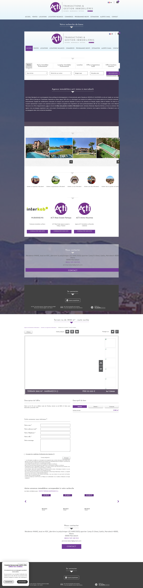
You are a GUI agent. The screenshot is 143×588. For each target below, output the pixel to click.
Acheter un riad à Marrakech (74, 186)
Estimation (95, 17)
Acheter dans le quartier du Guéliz (110, 186)
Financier (111, 406)
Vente (29, 65)
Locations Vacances (55, 17)
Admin (51, 307)
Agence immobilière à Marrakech (31, 327)
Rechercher (113, 73)
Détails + (96, 406)
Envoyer (66, 458)
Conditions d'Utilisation (60, 476)
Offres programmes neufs (93, 65)
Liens (48, 307)
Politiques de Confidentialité (47, 476)
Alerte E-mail (105, 17)
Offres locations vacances (111, 65)
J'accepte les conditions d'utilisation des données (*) (40, 454)
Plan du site (36, 307)
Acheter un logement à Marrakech (35, 186)
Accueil (28, 17)
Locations (43, 17)
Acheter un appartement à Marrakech (55, 186)
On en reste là (21, 564)
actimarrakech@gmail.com (73, 265)
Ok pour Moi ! (22, 582)
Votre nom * (28, 425)
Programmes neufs (82, 17)
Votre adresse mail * (30, 429)
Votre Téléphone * (29, 433)
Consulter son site (37, 231)
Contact (115, 17)
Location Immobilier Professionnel (64, 65)
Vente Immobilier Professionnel (42, 65)
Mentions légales (43, 307)
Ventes (34, 17)
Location (80, 65)
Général (80, 406)
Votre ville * (27, 436)
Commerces (69, 17)
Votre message (29, 440)
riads (47, 106)
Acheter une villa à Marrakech (91, 186)
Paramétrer (8, 582)
